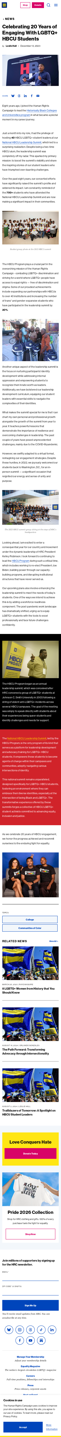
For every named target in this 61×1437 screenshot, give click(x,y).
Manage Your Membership (30, 1356)
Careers (30, 1375)
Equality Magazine (30, 1366)
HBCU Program (20, 560)
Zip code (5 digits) (17, 1286)
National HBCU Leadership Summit (21, 142)
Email (11, 1272)
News (10, 19)
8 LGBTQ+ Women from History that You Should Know (28, 990)
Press (31, 1385)
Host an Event (30, 1394)
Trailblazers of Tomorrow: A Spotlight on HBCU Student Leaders (29, 1112)
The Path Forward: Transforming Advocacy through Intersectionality (25, 1051)
